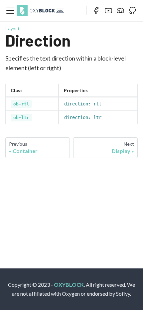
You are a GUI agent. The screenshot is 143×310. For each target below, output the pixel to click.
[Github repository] (132, 10)
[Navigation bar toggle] (10, 11)
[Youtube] (108, 10)
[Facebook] (96, 10)
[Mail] (120, 10)
